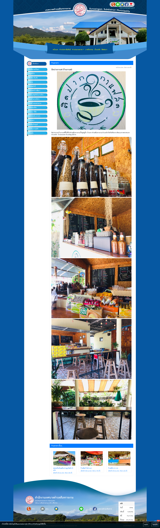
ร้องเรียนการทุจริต (33, 129)
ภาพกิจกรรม (89, 49)
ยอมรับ (146, 524)
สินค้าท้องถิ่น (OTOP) (34, 116)
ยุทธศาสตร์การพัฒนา (34, 90)
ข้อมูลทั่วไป (31, 73)
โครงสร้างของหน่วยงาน (34, 103)
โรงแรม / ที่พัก (32, 112)
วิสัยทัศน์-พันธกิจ (33, 78)
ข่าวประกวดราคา (77, 49)
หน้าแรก (55, 49)
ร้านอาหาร (31, 120)
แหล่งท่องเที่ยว (32, 107)
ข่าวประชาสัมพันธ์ (65, 49)
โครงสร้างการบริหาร (33, 99)
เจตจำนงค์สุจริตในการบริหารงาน (37, 95)
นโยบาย (30, 82)
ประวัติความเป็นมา (33, 69)
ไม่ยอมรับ (155, 524)
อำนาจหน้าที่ (32, 86)
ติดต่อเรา (104, 49)
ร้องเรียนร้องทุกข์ (33, 124)
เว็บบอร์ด (97, 49)
